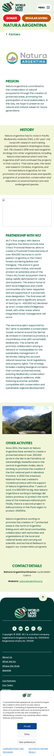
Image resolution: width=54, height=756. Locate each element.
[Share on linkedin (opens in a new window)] (21, 628)
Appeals (6, 670)
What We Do (9, 661)
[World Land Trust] (14, 6)
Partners (14, 34)
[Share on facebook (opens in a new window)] (14, 628)
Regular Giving (36, 18)
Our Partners (9, 680)
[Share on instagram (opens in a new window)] (33, 628)
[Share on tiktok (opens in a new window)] (39, 628)
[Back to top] (43, 597)
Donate (11, 18)
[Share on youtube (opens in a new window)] (27, 628)
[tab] (12, 34)
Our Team (7, 685)
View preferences (27, 742)
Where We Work (10, 666)
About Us (7, 657)
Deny (27, 734)
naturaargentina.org (30, 581)
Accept (27, 726)
